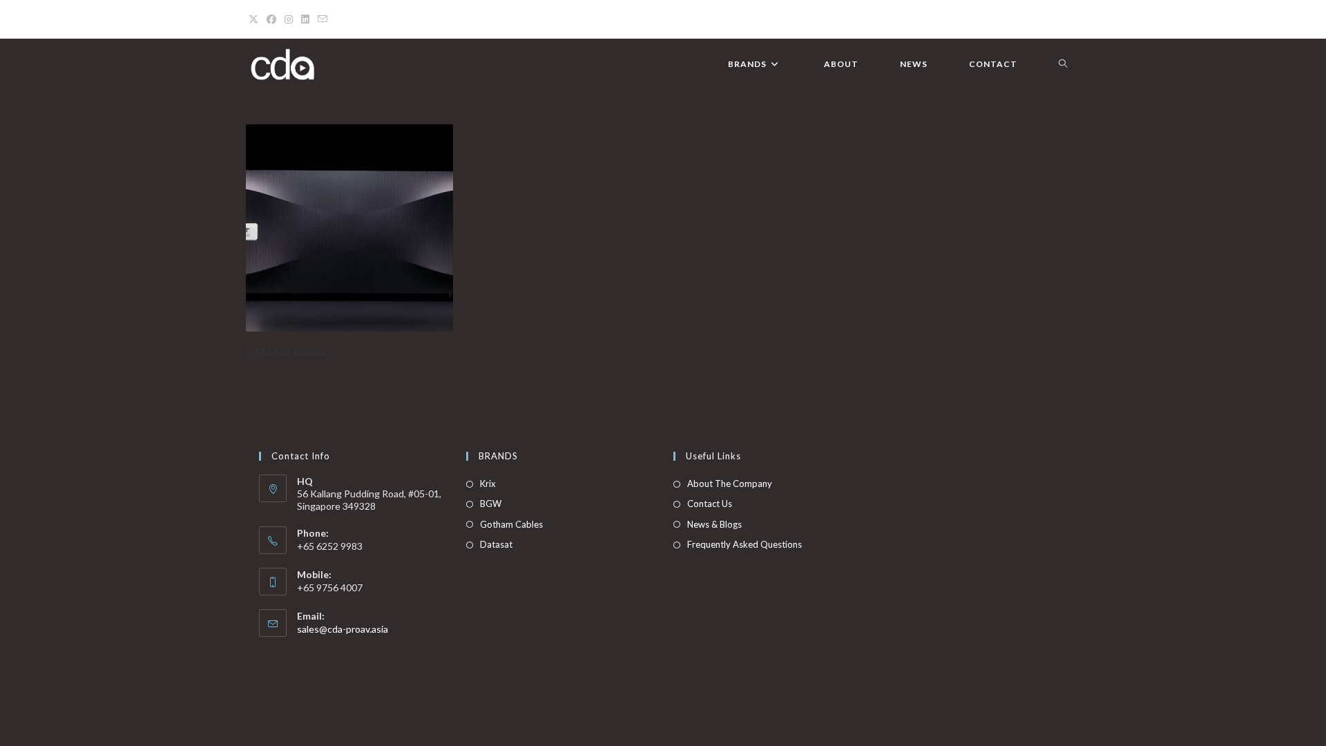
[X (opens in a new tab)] (255, 19)
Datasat (496, 544)
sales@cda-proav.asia (342, 629)
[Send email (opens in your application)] (323, 19)
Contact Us (709, 503)
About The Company (729, 483)
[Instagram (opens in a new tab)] (288, 19)
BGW (490, 503)
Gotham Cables (511, 524)
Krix (488, 483)
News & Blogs (714, 524)
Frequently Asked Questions (744, 544)
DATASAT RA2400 (287, 352)
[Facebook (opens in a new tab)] (271, 19)
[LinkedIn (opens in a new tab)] (305, 19)
